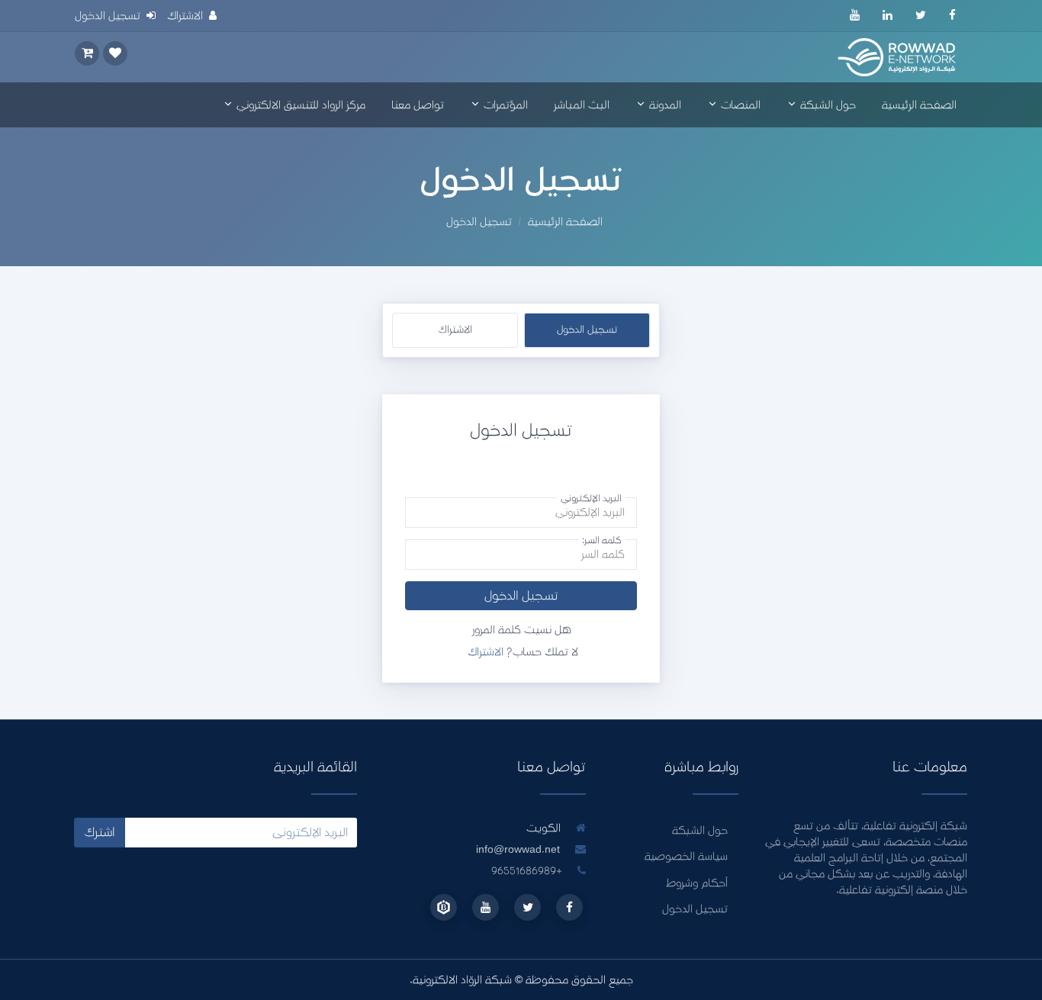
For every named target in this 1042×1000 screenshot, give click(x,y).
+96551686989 (528, 870)
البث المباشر (581, 104)
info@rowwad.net (518, 849)
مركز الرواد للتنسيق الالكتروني (299, 104)
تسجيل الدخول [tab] (587, 329)
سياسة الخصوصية (686, 856)
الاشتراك (485, 651)
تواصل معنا (417, 104)
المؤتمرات (504, 104)
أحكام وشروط (697, 882)
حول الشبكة (826, 104)
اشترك (99, 832)
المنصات (739, 104)
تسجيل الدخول (521, 595)
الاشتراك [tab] (455, 329)
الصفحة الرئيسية (919, 104)
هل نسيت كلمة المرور (521, 629)
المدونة (663, 104)
